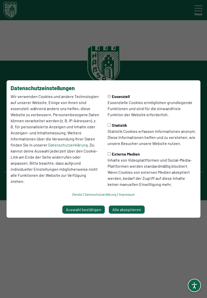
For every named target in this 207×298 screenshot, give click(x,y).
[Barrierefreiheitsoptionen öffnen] (194, 285)
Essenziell (121, 96)
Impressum (127, 194)
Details (77, 194)
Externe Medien (126, 154)
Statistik (119, 125)
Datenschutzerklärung (68, 144)
